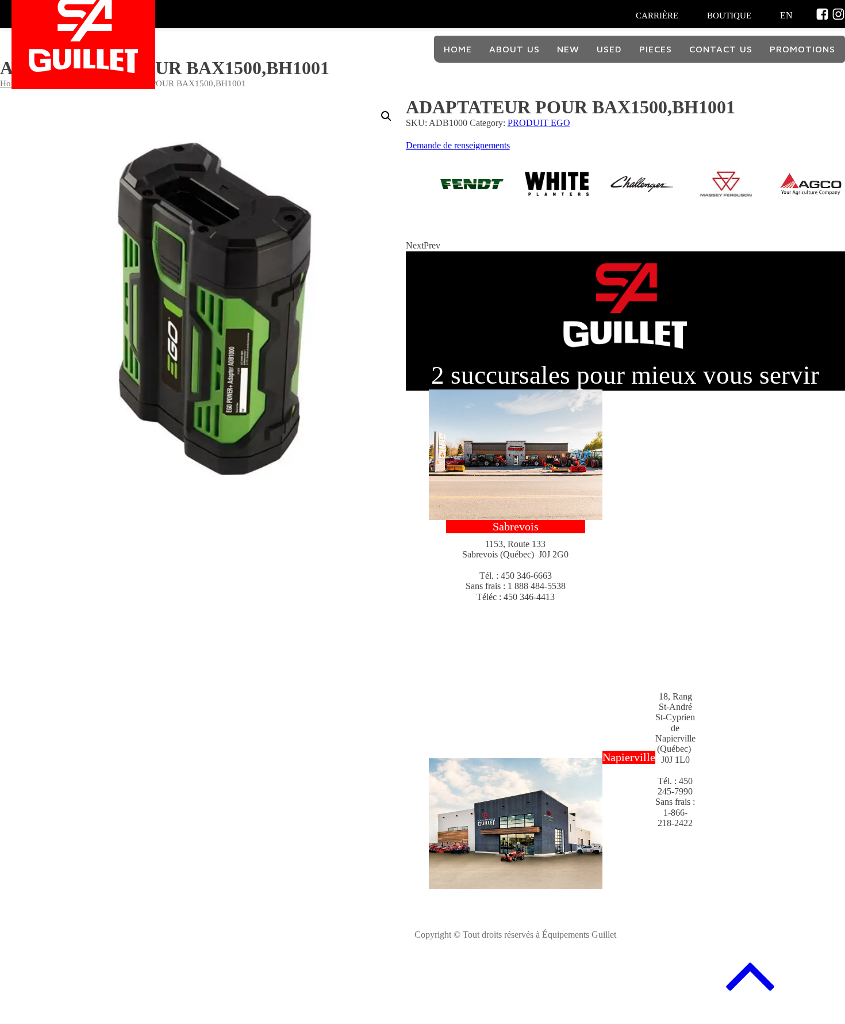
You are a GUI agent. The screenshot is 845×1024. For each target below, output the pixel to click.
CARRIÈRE (657, 15)
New (568, 49)
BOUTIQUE (729, 15)
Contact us (720, 49)
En (786, 15)
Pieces (655, 49)
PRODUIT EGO (539, 123)
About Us (514, 49)
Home (458, 49)
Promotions (802, 49)
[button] (386, 116)
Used (609, 49)
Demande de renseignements (458, 145)
